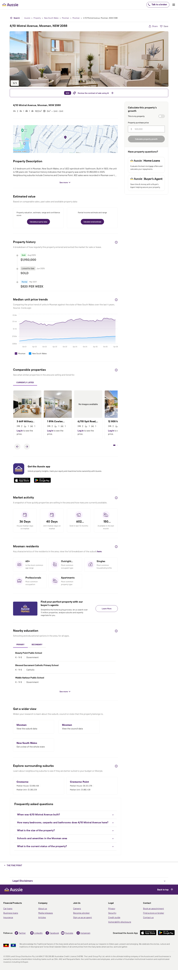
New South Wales (51, 18)
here (99, 551)
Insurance (8, 917)
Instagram (85, 933)
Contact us (148, 917)
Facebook (54, 933)
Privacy (111, 908)
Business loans (10, 913)
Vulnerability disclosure (119, 921)
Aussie (27, 18)
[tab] (25, 383)
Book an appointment (153, 908)
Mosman (65, 18)
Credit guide (114, 917)
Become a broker (81, 913)
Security (112, 913)
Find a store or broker (153, 913)
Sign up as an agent (82, 917)
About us (42, 908)
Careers (77, 908)
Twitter (22, 933)
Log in (20, 430)
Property (37, 18)
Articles (42, 917)
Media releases (45, 913)
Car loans (7, 908)
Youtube (69, 933)
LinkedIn (38, 933)
